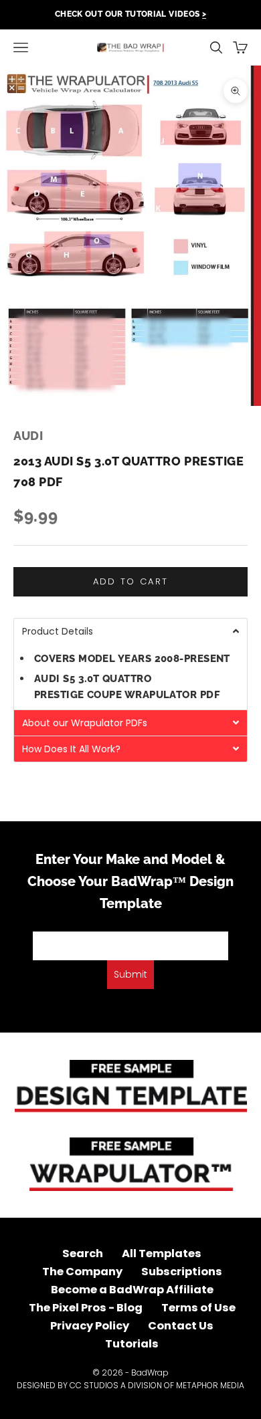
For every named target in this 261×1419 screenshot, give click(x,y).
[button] (130, 631)
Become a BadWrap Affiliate (132, 1289)
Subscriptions (181, 1271)
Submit (130, 974)
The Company (82, 1271)
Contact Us (180, 1325)
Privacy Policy (89, 1325)
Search (82, 1253)
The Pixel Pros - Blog (86, 1307)
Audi (28, 436)
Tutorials (132, 1343)
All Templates (161, 1253)
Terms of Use (198, 1307)
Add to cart (131, 581)
